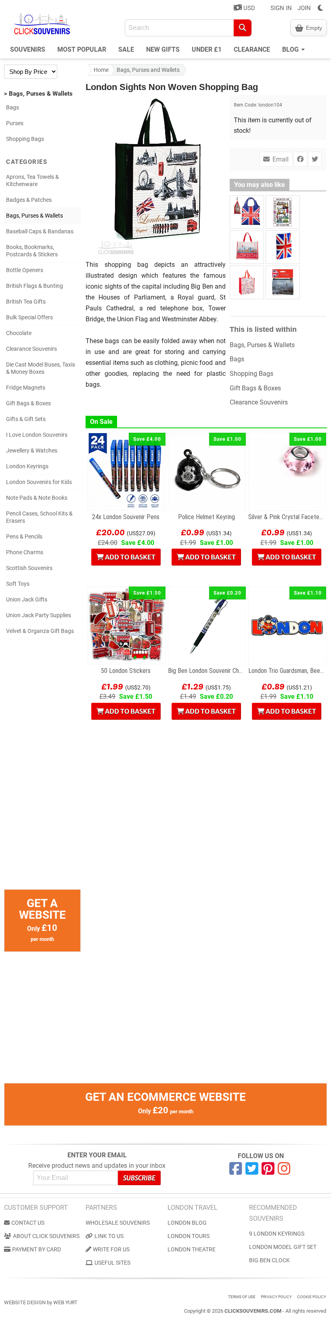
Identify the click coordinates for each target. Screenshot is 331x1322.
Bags (12, 107)
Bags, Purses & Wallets (34, 215)
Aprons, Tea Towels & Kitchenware (32, 180)
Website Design (25, 1302)
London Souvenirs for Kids (39, 482)
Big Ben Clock (269, 1260)
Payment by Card (36, 1249)
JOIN (304, 8)
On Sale (101, 421)
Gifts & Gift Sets (26, 419)
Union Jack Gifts (26, 599)
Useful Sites (112, 1262)
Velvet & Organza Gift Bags (40, 631)
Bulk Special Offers (29, 317)
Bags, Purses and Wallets (148, 70)
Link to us (109, 1236)
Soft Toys (17, 583)
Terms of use (242, 1297)
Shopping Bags (25, 139)
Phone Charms (24, 552)
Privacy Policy (276, 1297)
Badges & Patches (29, 200)
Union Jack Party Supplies (38, 615)
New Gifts (163, 49)
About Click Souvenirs (46, 1236)
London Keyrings (27, 466)
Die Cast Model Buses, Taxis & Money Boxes (40, 368)
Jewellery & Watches (31, 450)
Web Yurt (65, 1302)
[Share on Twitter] (315, 159)
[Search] (242, 27)
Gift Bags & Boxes (28, 403)
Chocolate (18, 333)
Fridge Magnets (25, 387)
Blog (291, 49)
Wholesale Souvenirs (118, 1222)
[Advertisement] (42, 768)
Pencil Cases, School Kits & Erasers (39, 517)
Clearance (252, 49)
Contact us (27, 1222)
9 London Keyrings (276, 1233)
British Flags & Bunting (34, 286)
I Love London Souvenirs (36, 435)
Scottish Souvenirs (29, 568)
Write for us (111, 1249)
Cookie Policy (311, 1297)
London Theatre (192, 1249)
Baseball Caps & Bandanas (39, 231)
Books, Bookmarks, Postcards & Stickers (32, 251)
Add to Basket (129, 557)
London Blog (187, 1222)
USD (248, 8)
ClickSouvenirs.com (252, 1311)
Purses (14, 123)
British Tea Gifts (26, 301)
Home (101, 70)
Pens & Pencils (24, 536)
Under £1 (207, 49)
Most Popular (81, 49)
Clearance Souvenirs (31, 349)
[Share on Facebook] (300, 159)
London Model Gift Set (282, 1247)
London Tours (188, 1236)
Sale (126, 49)
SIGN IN (281, 8)
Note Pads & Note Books (36, 497)
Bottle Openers (24, 270)
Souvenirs (27, 49)
